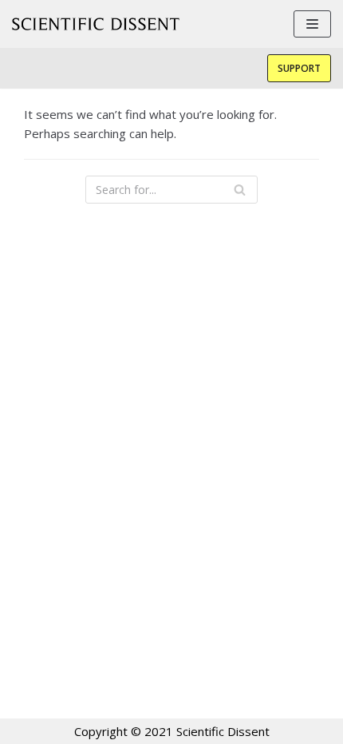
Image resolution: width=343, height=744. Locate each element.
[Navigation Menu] (312, 24)
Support (299, 68)
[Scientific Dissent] (95, 24)
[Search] (240, 190)
